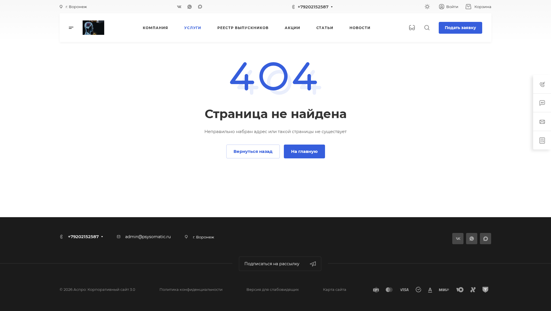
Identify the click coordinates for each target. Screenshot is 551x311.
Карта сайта (334, 289)
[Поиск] (427, 28)
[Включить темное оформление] (427, 6)
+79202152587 (313, 7)
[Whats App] (190, 7)
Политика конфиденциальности (191, 289)
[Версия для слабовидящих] (412, 27)
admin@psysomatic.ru (148, 236)
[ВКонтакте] (179, 7)
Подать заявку (460, 27)
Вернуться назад (253, 151)
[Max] (200, 7)
